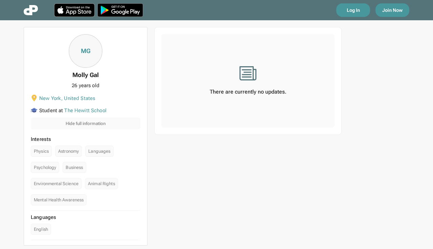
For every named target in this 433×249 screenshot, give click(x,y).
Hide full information (86, 123)
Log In (353, 10)
